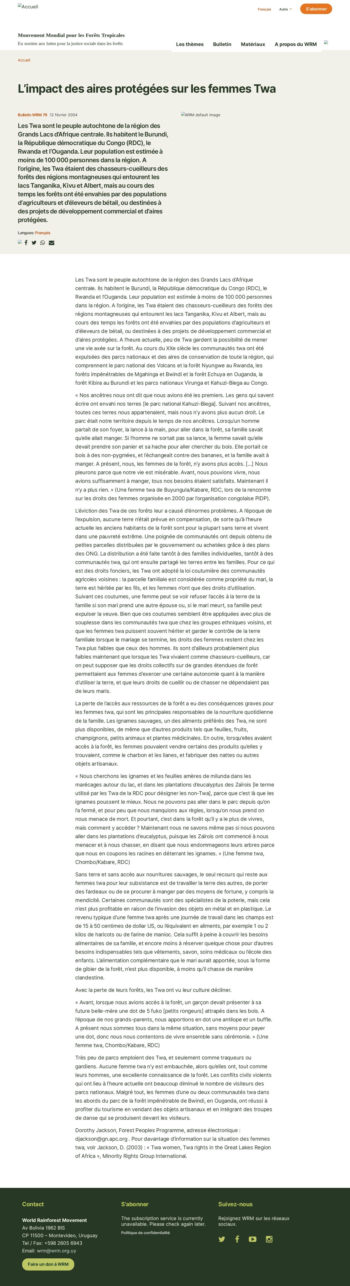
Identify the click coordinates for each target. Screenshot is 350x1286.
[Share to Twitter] (33, 242)
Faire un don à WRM (48, 1264)
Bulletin (222, 44)
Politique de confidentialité (145, 1232)
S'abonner (316, 8)
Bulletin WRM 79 (32, 114)
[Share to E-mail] (51, 242)
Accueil (24, 60)
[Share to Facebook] (26, 242)
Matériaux (253, 44)
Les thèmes (190, 44)
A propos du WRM (296, 44)
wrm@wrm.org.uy (56, 1251)
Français (264, 9)
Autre (284, 9)
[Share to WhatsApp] (42, 242)
